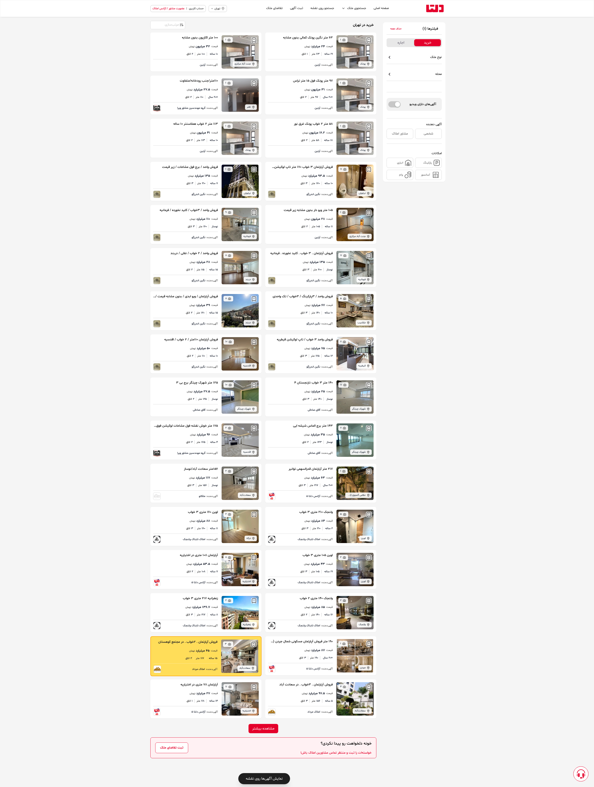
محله (438, 74)
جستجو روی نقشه (322, 8)
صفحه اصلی (381, 8)
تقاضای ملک (274, 8)
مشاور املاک (400, 133)
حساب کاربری (196, 8)
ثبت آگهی (296, 8)
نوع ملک (436, 57)
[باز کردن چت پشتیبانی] (580, 773)
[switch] (394, 104)
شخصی (428, 133)
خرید (427, 42)
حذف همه (396, 29)
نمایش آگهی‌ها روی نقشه (264, 778)
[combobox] (167, 24)
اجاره (400, 42)
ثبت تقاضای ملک (171, 747)
